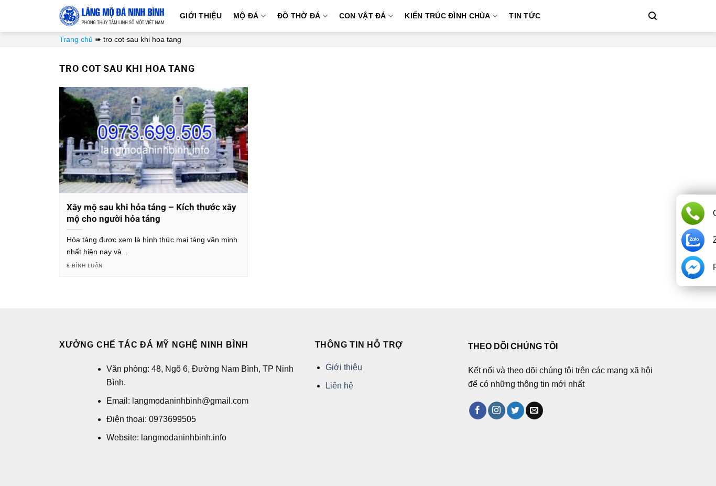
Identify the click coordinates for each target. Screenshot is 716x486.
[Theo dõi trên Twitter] (515, 410)
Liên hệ (339, 385)
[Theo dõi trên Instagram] (496, 410)
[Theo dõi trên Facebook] (477, 410)
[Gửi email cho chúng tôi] (534, 410)
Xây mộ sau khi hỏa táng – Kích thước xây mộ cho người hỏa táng (151, 213)
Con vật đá (362, 16)
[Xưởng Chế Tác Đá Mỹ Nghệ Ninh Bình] (111, 16)
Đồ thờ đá (299, 16)
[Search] (652, 16)
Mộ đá (245, 16)
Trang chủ (76, 39)
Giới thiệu (201, 16)
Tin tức (524, 16)
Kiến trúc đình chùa (447, 16)
